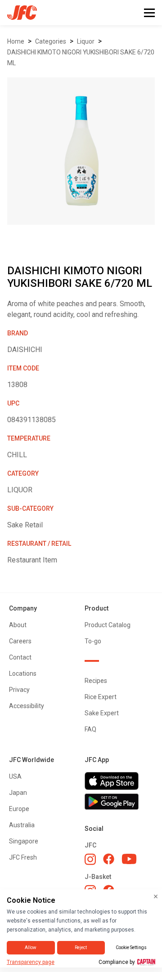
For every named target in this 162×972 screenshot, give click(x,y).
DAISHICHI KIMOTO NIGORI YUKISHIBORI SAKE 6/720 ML (80, 58)
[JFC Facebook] (108, 859)
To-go (93, 641)
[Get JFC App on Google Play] (119, 802)
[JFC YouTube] (129, 859)
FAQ (90, 729)
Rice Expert (101, 696)
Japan (18, 792)
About (18, 625)
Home (15, 41)
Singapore (23, 841)
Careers (20, 641)
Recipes (96, 680)
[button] (149, 12)
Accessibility (26, 705)
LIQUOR (85, 41)
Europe (19, 808)
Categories (50, 41)
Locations (22, 673)
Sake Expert (102, 713)
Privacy (19, 689)
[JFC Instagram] (90, 859)
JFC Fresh (23, 857)
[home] (18, 12)
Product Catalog (107, 625)
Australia (22, 825)
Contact (20, 657)
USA (15, 776)
